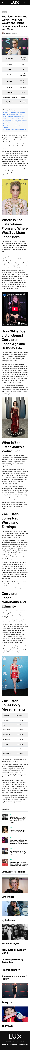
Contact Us (13, 1044)
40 (23, 69)
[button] (2, 3)
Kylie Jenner (8, 920)
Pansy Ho (7, 1002)
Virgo (23, 92)
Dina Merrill (8, 896)
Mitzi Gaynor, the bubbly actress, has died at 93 (17, 831)
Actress (4, 12)
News (11, 814)
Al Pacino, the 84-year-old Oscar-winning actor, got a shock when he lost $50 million (18, 819)
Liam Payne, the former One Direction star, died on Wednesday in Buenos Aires (19, 841)
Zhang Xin (7, 1025)
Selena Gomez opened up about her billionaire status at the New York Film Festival (19, 864)
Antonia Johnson (11, 969)
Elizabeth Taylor (10, 943)
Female (23, 64)
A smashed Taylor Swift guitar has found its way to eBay (18, 852)
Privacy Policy (23, 1044)
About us (5, 1044)
